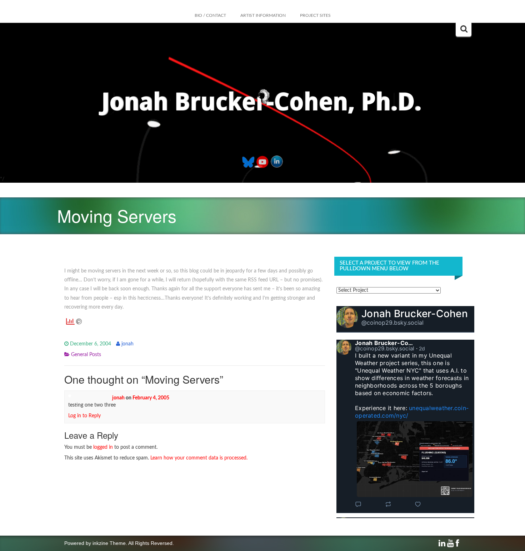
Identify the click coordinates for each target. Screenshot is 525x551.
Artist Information (263, 15)
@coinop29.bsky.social (392, 322)
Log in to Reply (84, 415)
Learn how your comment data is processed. (199, 458)
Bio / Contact (210, 15)
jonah (127, 343)
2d (422, 348)
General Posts (86, 354)
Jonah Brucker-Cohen (414, 314)
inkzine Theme (109, 543)
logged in (103, 447)
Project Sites (315, 15)
